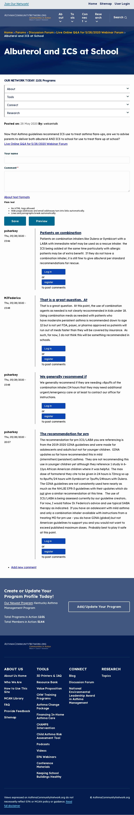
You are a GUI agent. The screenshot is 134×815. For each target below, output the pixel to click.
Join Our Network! (16, 4)
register (48, 282)
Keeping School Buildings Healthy (49, 774)
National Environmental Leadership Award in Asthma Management (82, 695)
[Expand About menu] (128, 87)
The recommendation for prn (64, 434)
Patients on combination (60, 233)
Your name (11, 153)
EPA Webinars (46, 757)
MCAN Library (14, 698)
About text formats (17, 197)
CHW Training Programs (46, 696)
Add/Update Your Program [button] (99, 607)
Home (92, 3)
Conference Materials (45, 764)
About (61, 15)
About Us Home (15, 675)
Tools (72, 15)
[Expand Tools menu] (128, 95)
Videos (41, 750)
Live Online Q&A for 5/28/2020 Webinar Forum (90, 32)
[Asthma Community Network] (27, 17)
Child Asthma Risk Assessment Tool (49, 735)
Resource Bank (47, 682)
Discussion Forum (41, 32)
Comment (10, 167)
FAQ (7, 704)
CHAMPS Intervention (46, 726)
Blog (72, 675)
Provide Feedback (17, 711)
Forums (21, 32)
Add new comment (23, 567)
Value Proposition (49, 688)
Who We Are (13, 682)
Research (98, 15)
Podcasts (43, 744)
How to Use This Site (15, 690)
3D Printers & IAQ (49, 675)
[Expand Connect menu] (128, 103)
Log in (48, 271)
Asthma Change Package (48, 706)
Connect (85, 17)
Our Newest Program (18, 603)
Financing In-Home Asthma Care (50, 716)
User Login (122, 3)
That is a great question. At (63, 300)
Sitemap (106, 3)
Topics (106, 675)
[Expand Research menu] (128, 111)
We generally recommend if (63, 376)
